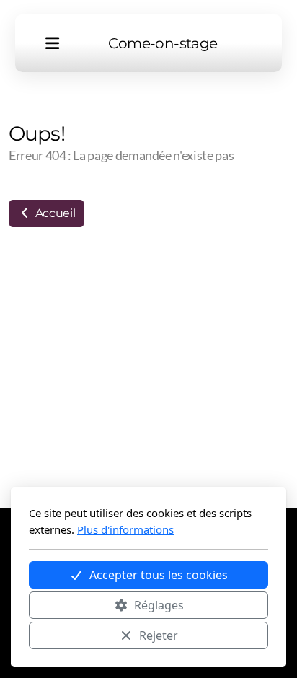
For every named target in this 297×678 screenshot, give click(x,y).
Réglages (159, 605)
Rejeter (158, 635)
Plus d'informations (125, 529)
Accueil (53, 213)
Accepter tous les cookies (158, 575)
